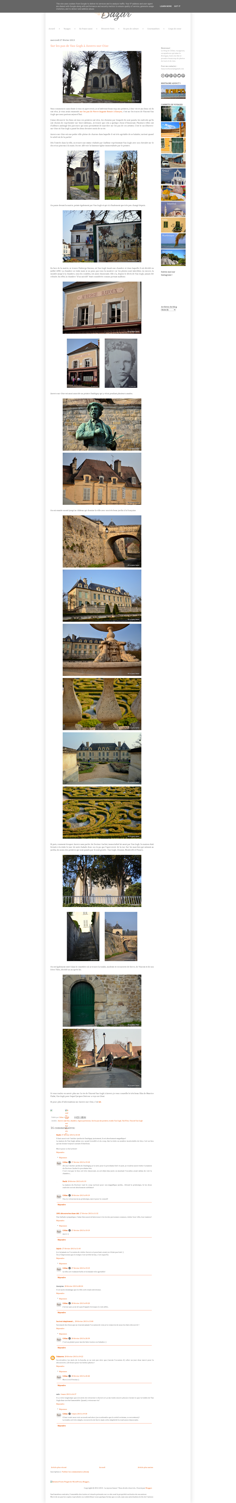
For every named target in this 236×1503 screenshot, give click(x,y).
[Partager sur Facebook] (82, 1117)
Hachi (58, 1135)
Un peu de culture (131, 29)
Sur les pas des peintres (100, 1121)
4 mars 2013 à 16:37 (68, 1394)
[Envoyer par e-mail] (75, 1117)
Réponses (63, 1158)
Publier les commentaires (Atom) (75, 1472)
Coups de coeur (174, 29)
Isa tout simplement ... (65, 1321)
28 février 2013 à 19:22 (74, 1356)
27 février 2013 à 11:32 (89, 1213)
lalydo (58, 1249)
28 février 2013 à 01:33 (77, 1181)
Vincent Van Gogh (136, 1121)
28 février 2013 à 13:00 (84, 1321)
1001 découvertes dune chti (67, 1213)
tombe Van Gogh (115, 1121)
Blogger (149, 1488)
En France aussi (85, 29)
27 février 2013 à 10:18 (70, 1135)
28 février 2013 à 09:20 (80, 1303)
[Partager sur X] (80, 1117)
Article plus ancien (145, 1467)
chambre (73, 1121)
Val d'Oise (125, 1121)
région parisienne (84, 1121)
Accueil (52, 29)
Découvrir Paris (107, 29)
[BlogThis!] (78, 1117)
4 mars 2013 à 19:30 (79, 1414)
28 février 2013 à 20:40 (80, 1376)
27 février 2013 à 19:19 (80, 1230)
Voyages (67, 29)
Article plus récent (58, 1467)
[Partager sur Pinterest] (85, 1117)
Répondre (60, 1152)
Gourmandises (153, 29)
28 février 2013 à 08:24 (74, 1286)
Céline (61, 1117)
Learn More (166, 6)
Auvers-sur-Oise (64, 1121)
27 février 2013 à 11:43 (71, 1249)
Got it (177, 6)
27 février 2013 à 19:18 (80, 1162)
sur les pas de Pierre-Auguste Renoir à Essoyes (101, 112)
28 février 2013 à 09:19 (80, 1195)
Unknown (60, 1356)
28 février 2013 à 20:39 (80, 1338)
